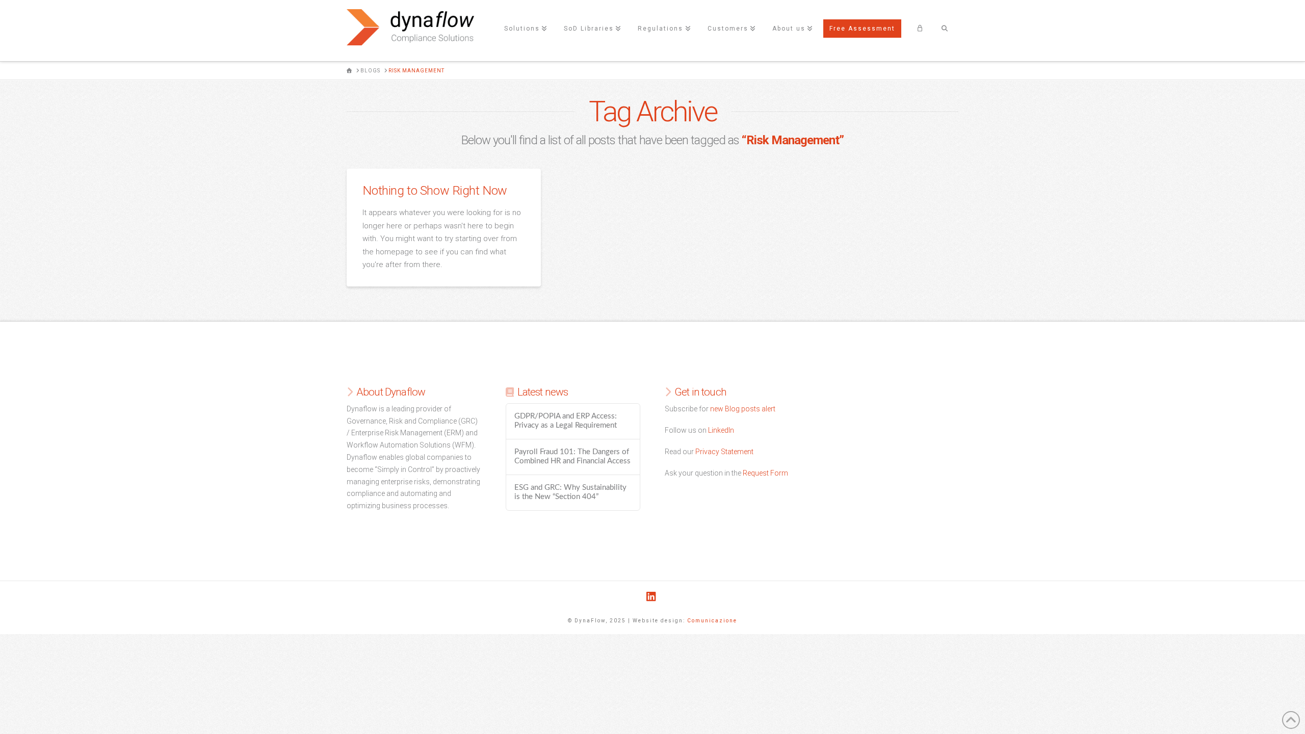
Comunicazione (712, 620)
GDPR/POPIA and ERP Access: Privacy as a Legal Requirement (565, 421)
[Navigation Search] (944, 30)
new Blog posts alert (742, 409)
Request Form (765, 473)
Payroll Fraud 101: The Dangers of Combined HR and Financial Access (572, 456)
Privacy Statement (724, 452)
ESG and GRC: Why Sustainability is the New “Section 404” (570, 492)
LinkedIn (721, 430)
